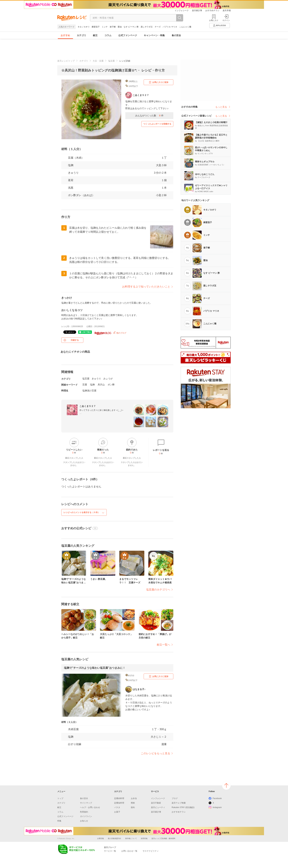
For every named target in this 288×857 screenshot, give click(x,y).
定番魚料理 (119, 803)
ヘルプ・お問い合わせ (90, 807)
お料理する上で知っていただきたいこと (146, 286)
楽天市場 (227, 10)
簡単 (133, 803)
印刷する (75, 340)
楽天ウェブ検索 (179, 803)
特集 (59, 821)
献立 (95, 35)
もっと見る (221, 107)
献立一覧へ (163, 644)
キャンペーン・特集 (154, 35)
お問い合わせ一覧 (129, 851)
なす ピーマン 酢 (131, 27)
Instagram (217, 807)
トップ (60, 798)
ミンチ (105, 27)
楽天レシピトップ (66, 61)
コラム (108, 35)
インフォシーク (182, 10)
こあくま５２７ (88, 406)
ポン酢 (111, 384)
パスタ (117, 807)
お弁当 (134, 798)
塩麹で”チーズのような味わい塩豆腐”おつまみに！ (94, 667)
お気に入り (213, 20)
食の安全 (176, 35)
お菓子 (117, 812)
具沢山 (101, 384)
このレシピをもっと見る (155, 753)
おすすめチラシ (212, 10)
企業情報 (100, 838)
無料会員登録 (221, 25)
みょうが (108, 378)
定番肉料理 (119, 798)
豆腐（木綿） (76, 157)
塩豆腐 (111, 61)
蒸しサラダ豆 (147, 27)
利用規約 (84, 812)
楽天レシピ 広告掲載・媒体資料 (163, 838)
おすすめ (65, 35)
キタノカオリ (84, 27)
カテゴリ (81, 35)
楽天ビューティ (158, 807)
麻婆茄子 (96, 27)
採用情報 (144, 838)
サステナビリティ (151, 851)
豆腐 (84, 384)
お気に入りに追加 (160, 82)
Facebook (217, 798)
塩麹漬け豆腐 (89, 390)
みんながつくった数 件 (149, 115)
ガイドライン (86, 816)
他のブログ (121, 333)
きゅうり (73, 172)
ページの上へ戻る (226, 785)
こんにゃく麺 (185, 27)
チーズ (158, 27)
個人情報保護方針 (114, 838)
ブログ (175, 798)
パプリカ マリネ (170, 27)
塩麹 (70, 165)
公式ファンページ (127, 35)
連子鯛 (113, 27)
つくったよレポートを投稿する (157, 124)
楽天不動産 (156, 803)
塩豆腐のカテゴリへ (158, 589)
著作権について (131, 838)
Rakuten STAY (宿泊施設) (183, 807)
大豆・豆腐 (98, 61)
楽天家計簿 (197, 10)
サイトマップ (86, 803)
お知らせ (84, 821)
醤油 (120, 27)
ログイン (226, 20)
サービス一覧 (110, 851)
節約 (133, 807)
